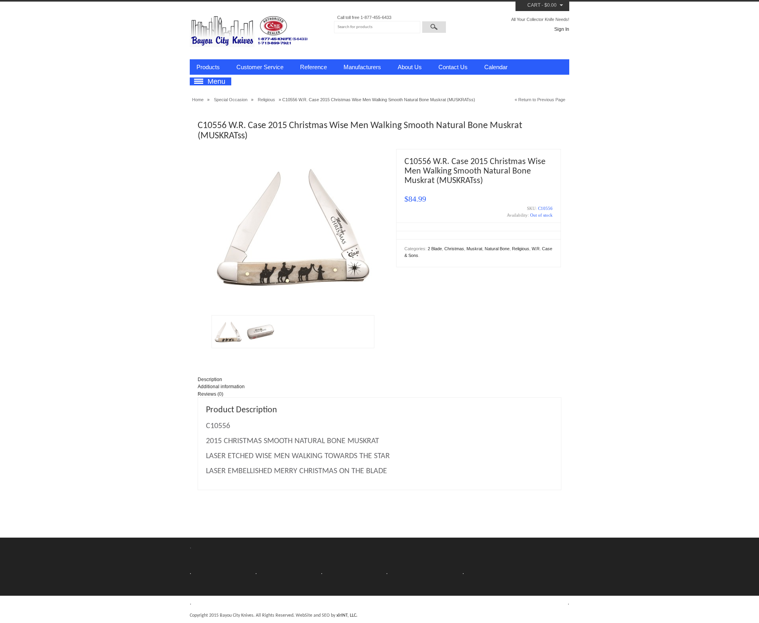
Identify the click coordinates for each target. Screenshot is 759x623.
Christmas (454, 248)
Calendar (496, 67)
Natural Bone (497, 248)
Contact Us (453, 67)
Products (208, 67)
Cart (533, 5)
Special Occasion (230, 99)
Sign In (561, 29)
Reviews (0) (210, 394)
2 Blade (435, 248)
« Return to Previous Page (540, 99)
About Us (410, 67)
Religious (266, 99)
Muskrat (474, 248)
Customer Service (259, 67)
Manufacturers (362, 67)
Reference (313, 67)
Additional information (221, 386)
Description (210, 379)
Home (198, 99)
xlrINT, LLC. (346, 615)
